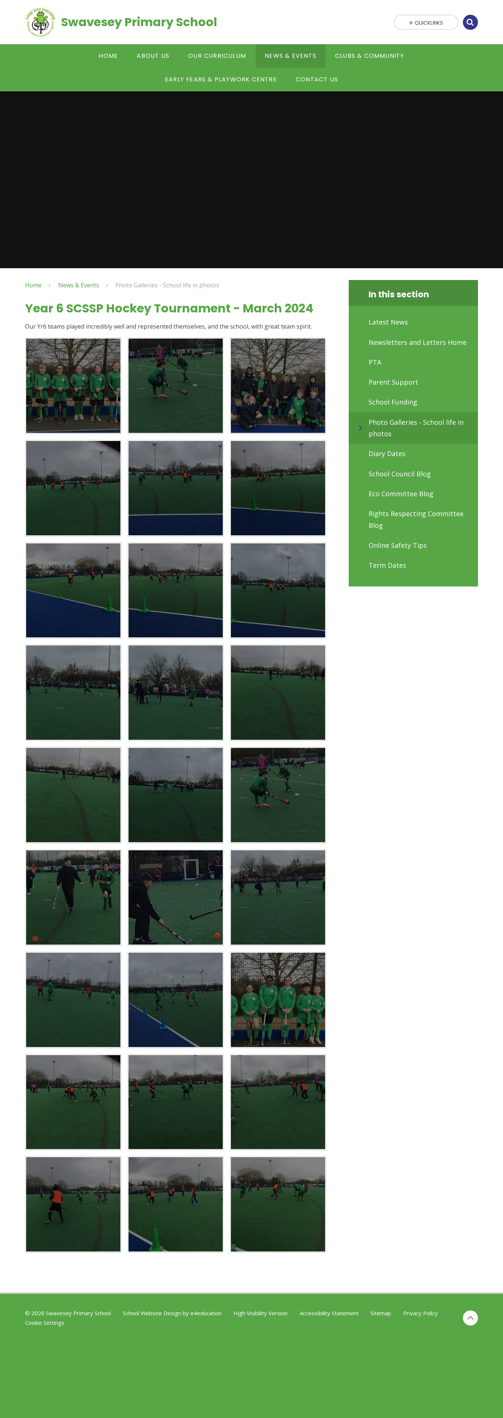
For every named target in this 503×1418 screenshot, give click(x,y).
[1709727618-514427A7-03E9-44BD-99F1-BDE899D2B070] (278, 386)
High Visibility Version (260, 1313)
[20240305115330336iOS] (73, 488)
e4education (206, 1313)
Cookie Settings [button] (44, 1322)
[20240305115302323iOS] (176, 488)
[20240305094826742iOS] (278, 1000)
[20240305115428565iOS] (278, 1204)
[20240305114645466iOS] (73, 795)
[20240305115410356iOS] (176, 1102)
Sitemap (380, 1313)
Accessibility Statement (329, 1313)
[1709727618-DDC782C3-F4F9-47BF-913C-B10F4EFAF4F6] (73, 386)
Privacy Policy (420, 1313)
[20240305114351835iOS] (73, 897)
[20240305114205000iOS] (176, 897)
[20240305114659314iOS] (176, 692)
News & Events (78, 285)
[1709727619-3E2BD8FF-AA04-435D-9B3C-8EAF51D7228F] (176, 386)
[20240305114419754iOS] (278, 795)
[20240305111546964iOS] (73, 1000)
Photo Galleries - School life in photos (167, 285)
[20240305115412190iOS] (278, 1102)
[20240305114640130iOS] (176, 795)
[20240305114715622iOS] (73, 692)
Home (33, 285)
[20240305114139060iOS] (278, 897)
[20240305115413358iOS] (73, 1204)
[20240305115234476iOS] (278, 590)
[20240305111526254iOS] (176, 1000)
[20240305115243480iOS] (73, 590)
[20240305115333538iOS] (73, 1102)
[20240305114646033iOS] (278, 692)
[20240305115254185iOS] (278, 488)
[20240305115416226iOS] (176, 1204)
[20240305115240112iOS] (176, 590)
